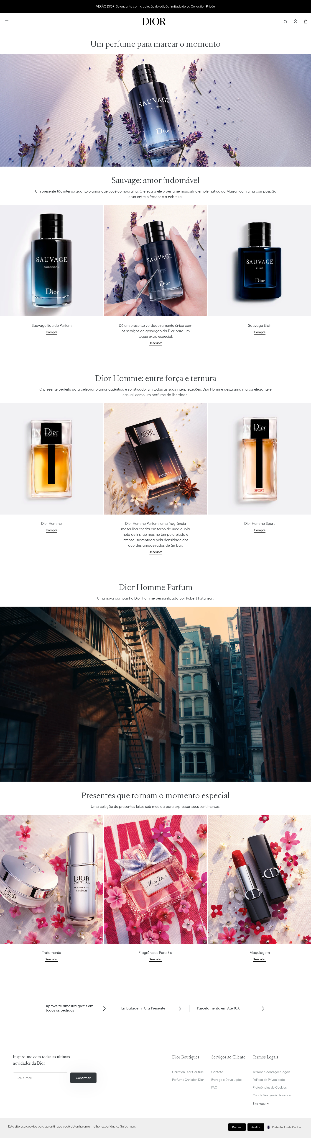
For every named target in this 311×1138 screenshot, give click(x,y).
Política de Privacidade (269, 1079)
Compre (51, 332)
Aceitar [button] (255, 1127)
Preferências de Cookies (270, 1087)
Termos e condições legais (271, 1072)
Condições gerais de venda (272, 1095)
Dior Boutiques (185, 1057)
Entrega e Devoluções (226, 1079)
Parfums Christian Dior (188, 1079)
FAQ (214, 1087)
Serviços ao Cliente (228, 1057)
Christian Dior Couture (188, 1072)
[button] (284, 1127)
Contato (217, 1072)
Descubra (155, 343)
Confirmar (83, 1078)
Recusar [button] (237, 1127)
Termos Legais (265, 1057)
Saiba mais (128, 1126)
